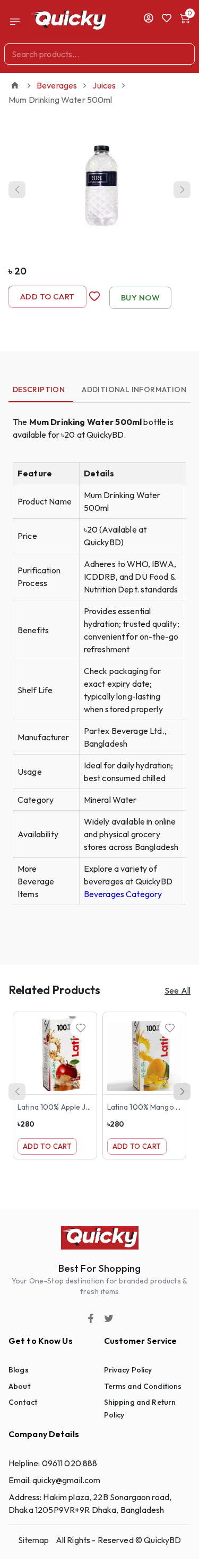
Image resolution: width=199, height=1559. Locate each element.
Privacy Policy (128, 1370)
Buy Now (140, 298)
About (19, 1386)
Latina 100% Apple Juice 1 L (63, 1107)
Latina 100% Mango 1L (145, 1107)
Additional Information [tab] (134, 389)
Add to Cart (47, 296)
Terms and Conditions (143, 1386)
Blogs (18, 1370)
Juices (104, 85)
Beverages (57, 85)
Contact (22, 1402)
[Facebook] (91, 1318)
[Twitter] (109, 1318)
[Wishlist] (80, 1028)
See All (178, 990)
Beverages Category (123, 894)
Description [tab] (39, 389)
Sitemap (33, 1540)
